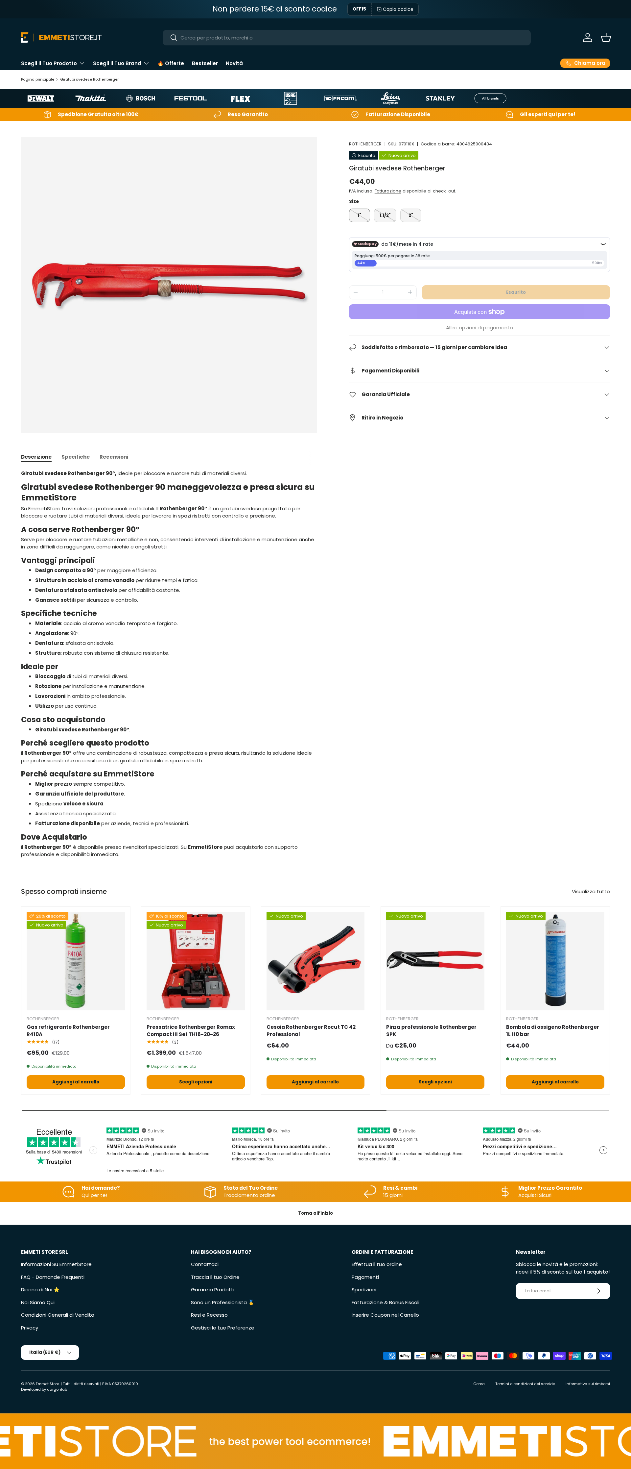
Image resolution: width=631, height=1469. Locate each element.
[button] (606, 37)
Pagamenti (365, 1277)
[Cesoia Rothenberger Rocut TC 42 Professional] (316, 961)
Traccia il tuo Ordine (215, 1277)
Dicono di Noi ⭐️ (40, 1289)
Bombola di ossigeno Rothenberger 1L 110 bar (552, 1031)
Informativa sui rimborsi (588, 1383)
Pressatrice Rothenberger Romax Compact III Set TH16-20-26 (191, 1031)
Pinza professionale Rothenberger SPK (431, 1031)
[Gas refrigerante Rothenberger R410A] (76, 961)
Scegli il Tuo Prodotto (49, 63)
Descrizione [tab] (36, 456)
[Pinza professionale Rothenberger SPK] (435, 961)
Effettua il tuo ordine (377, 1264)
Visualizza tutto (591, 891)
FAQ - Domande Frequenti (52, 1277)
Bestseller (205, 63)
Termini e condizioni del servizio (525, 1383)
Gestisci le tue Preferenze (222, 1327)
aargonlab (57, 1389)
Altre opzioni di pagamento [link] (479, 327)
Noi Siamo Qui (38, 1302)
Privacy (29, 1327)
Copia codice (398, 9)
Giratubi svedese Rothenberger (89, 79)
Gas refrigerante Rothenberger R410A (68, 1031)
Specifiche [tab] (75, 456)
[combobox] (347, 37)
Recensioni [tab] (114, 456)
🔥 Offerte (170, 63)
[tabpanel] (169, 664)
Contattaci (205, 1264)
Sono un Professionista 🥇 (222, 1302)
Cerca (479, 1383)
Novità (234, 63)
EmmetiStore (47, 1383)
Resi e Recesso (209, 1314)
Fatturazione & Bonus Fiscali (385, 1302)
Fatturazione (388, 191)
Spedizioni (364, 1289)
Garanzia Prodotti (212, 1289)
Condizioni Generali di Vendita (57, 1314)
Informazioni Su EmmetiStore (56, 1264)
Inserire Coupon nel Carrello (385, 1314)
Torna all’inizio (315, 1213)
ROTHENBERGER (365, 144)
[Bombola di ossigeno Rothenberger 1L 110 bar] (555, 961)
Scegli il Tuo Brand (117, 63)
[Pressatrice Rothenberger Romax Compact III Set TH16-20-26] (196, 961)
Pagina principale (37, 79)
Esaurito (516, 292)
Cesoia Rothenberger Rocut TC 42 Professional (311, 1031)
